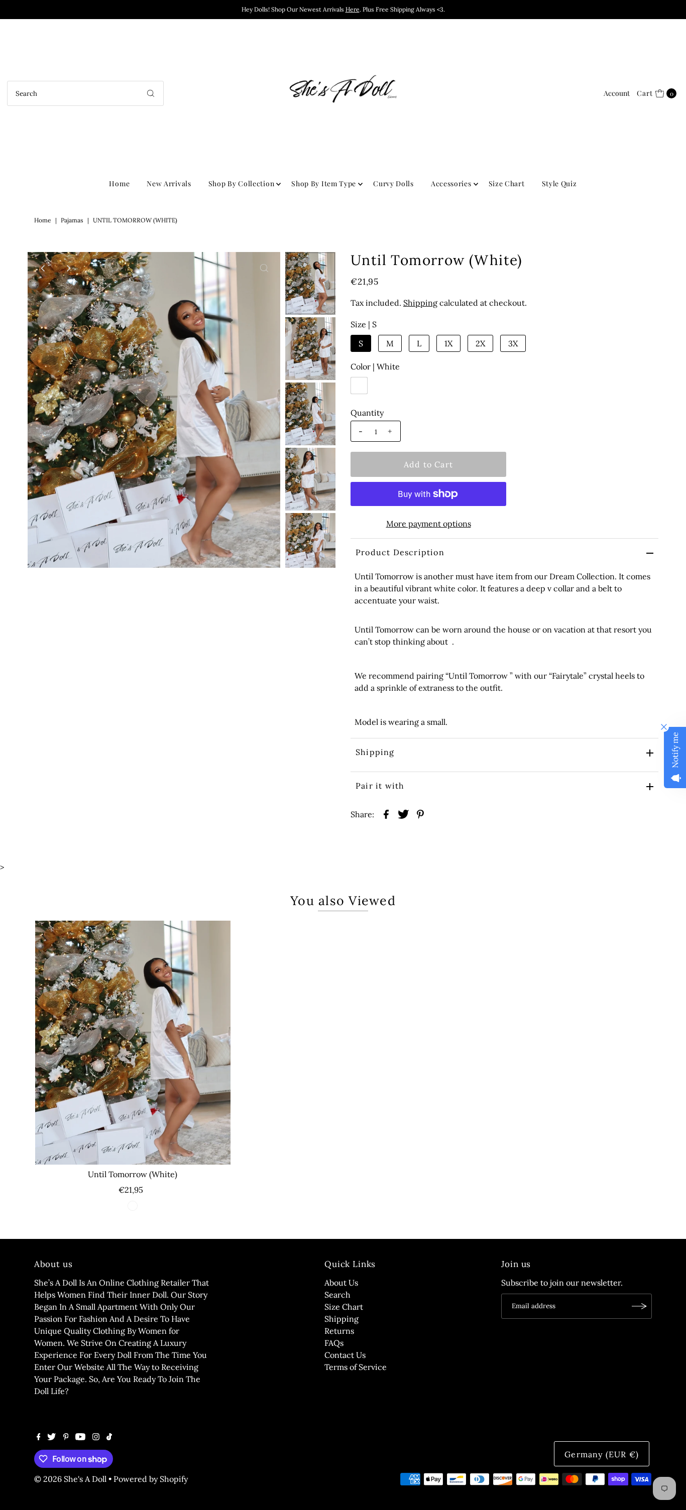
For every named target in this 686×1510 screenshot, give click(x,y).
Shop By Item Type (323, 183)
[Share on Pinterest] (420, 813)
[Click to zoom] (264, 268)
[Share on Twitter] (403, 813)
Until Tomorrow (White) (132, 1174)
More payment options (428, 524)
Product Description (400, 552)
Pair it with (380, 786)
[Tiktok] (109, 1437)
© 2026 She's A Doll (70, 1479)
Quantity (367, 413)
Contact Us (345, 1355)
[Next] (68, 268)
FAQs (334, 1343)
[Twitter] (51, 1437)
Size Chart (507, 183)
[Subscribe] (639, 1306)
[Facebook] (39, 1437)
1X (448, 343)
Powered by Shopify (150, 1479)
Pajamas (72, 220)
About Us (341, 1283)
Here (353, 9)
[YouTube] (80, 1437)
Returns (339, 1331)
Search (337, 1295)
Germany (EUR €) (601, 1454)
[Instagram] (95, 1437)
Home (119, 183)
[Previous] (44, 268)
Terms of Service (355, 1367)
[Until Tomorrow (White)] (133, 1043)
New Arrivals (169, 183)
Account (617, 93)
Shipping (420, 303)
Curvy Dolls (393, 183)
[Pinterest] (66, 1437)
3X (513, 343)
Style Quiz (559, 183)
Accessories (451, 183)
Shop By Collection (241, 183)
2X (480, 343)
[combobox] (85, 93)
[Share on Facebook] (386, 813)
